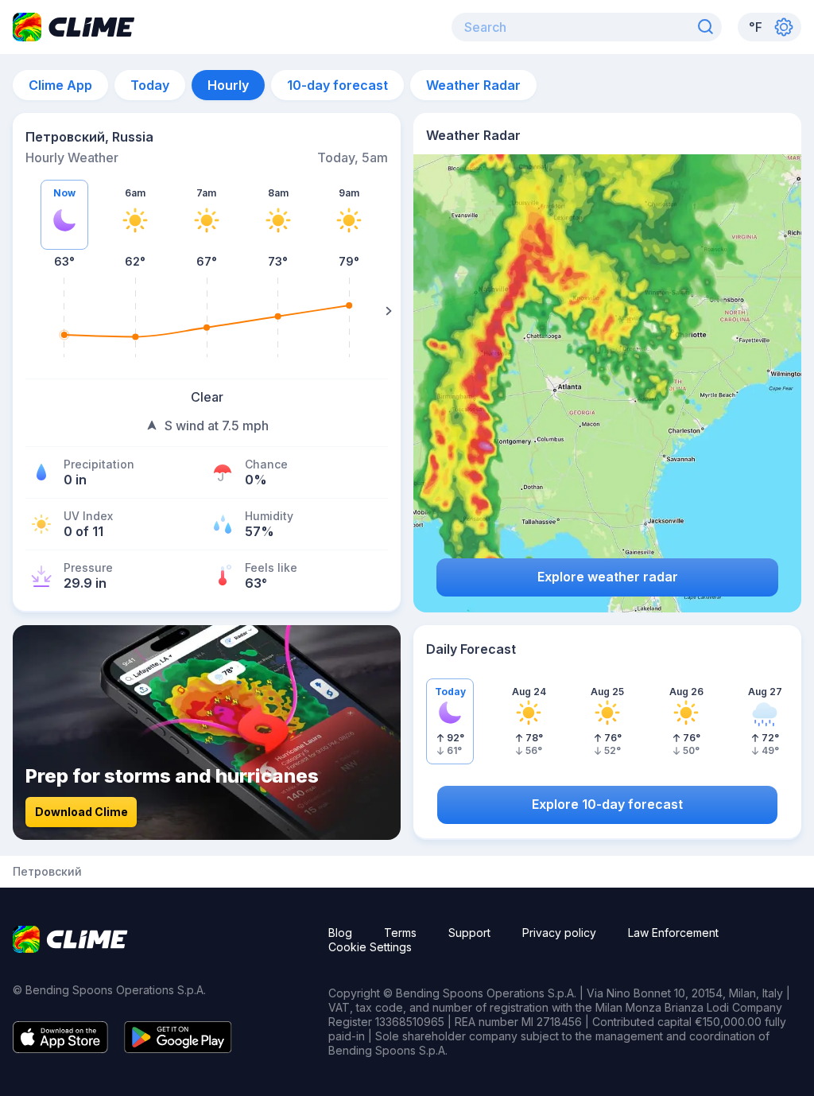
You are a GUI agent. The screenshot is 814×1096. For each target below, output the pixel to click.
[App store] (60, 1048)
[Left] (25, 311)
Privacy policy (559, 932)
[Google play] (178, 1048)
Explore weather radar (607, 577)
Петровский (47, 871)
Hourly (228, 85)
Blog (340, 932)
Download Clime (81, 811)
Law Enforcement (673, 932)
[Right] (389, 311)
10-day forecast (337, 85)
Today (149, 85)
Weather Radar (473, 85)
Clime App (60, 85)
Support (469, 932)
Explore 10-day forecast (607, 804)
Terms (400, 932)
